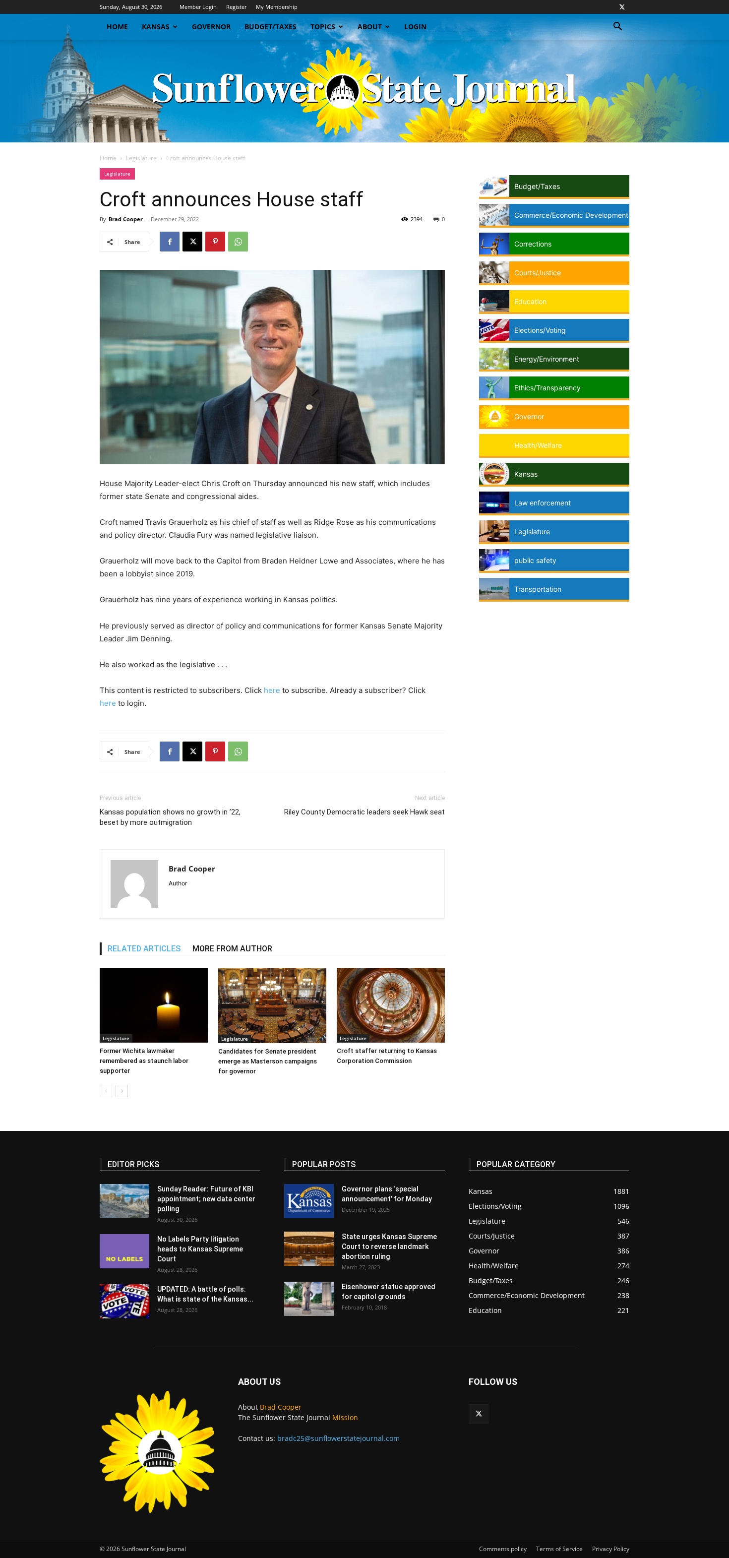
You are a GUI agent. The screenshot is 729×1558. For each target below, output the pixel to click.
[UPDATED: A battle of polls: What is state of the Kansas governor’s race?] (124, 1301)
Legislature (141, 158)
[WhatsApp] (238, 241)
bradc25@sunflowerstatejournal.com (338, 1438)
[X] (621, 7)
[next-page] (122, 1091)
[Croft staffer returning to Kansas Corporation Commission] (391, 1005)
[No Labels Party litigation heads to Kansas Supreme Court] (124, 1251)
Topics (322, 26)
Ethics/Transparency (547, 387)
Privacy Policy (610, 1549)
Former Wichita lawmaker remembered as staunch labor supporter (144, 1060)
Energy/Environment (546, 359)
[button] (617, 27)
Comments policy (503, 1549)
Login (415, 26)
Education (530, 301)
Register (236, 6)
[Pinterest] (215, 241)
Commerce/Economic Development (571, 215)
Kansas (156, 26)
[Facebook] (170, 241)
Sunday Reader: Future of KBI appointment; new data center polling (206, 1199)
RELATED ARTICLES (144, 948)
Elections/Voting (540, 330)
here (272, 690)
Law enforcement (542, 503)
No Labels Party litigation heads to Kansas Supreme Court (200, 1249)
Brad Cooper (126, 219)
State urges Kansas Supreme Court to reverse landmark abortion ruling (389, 1246)
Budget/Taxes (270, 26)
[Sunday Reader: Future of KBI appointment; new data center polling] (124, 1201)
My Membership (277, 6)
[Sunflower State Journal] (364, 91)
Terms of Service (559, 1549)
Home (117, 26)
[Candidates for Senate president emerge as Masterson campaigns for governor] (272, 1005)
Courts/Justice (537, 272)
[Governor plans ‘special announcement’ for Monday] (309, 1201)
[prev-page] (106, 1091)
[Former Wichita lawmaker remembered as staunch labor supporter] (154, 1005)
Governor (211, 26)
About (370, 26)
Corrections (532, 244)
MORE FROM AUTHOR (232, 948)
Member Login (198, 6)
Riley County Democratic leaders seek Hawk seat (364, 812)
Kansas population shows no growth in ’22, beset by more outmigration (170, 817)
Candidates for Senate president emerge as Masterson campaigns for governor (267, 1061)
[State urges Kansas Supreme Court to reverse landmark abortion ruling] (309, 1249)
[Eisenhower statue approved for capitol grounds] (309, 1299)
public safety (535, 560)
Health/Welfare (538, 445)
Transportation (537, 589)
